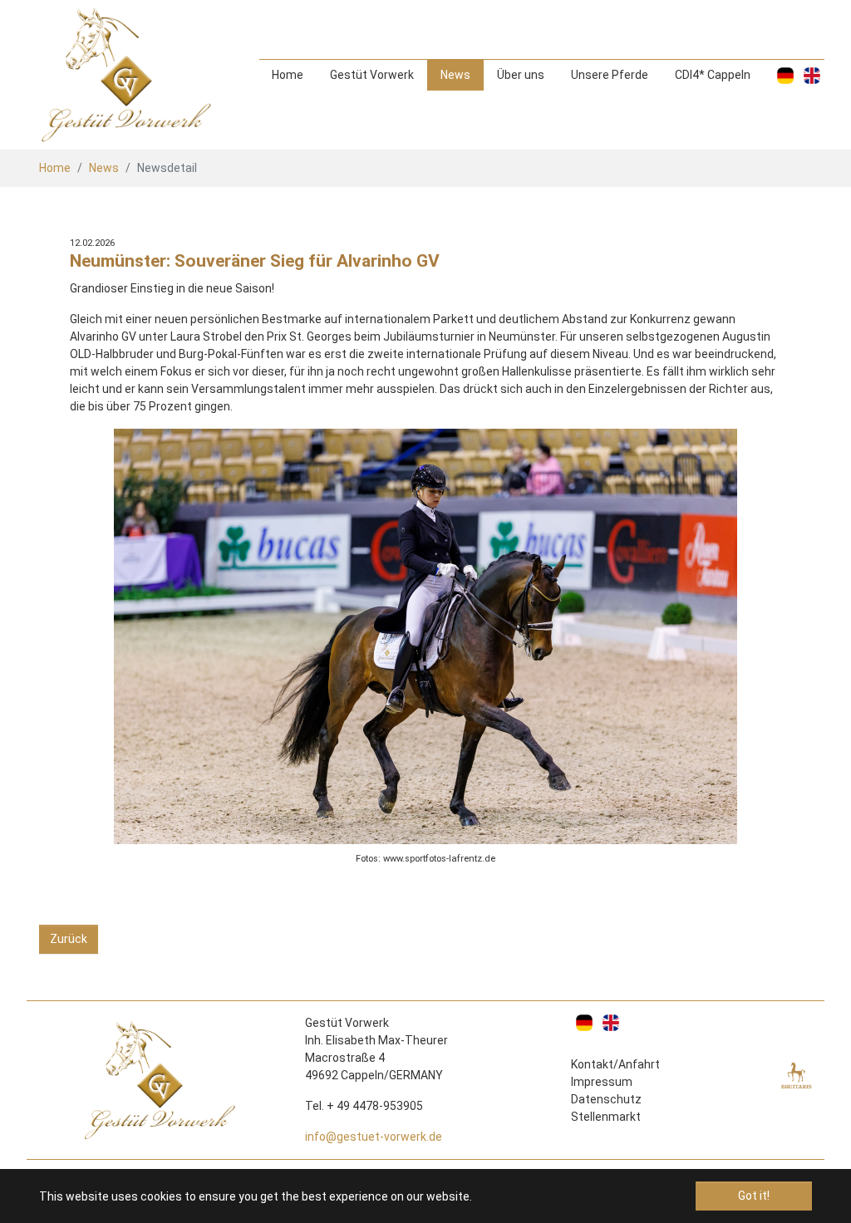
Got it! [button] (754, 1195)
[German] (785, 75)
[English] (812, 75)
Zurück (68, 938)
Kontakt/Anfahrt (615, 1064)
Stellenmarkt (606, 1116)
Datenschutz (606, 1099)
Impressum (601, 1081)
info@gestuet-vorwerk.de (373, 1136)
